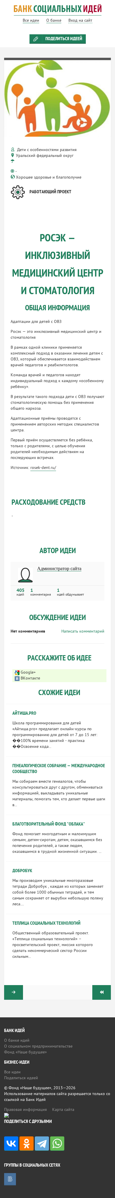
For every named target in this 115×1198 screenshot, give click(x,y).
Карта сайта (63, 1110)
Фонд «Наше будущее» (25, 1052)
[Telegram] (42, 1143)
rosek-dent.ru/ (43, 468)
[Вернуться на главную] (57, 13)
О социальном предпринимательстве (38, 1046)
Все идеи (12, 1072)
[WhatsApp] (57, 1143)
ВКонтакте (30, 678)
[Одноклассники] (26, 1143)
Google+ (28, 672)
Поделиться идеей (63, 39)
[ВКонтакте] (11, 1143)
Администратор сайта (59, 568)
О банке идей (16, 1040)
